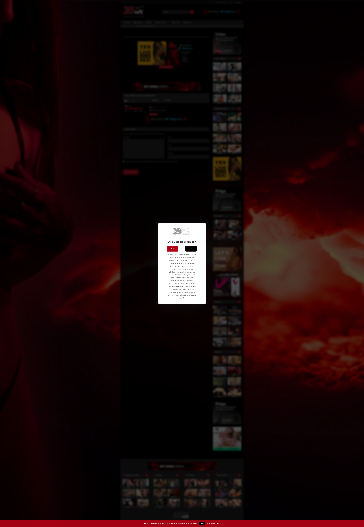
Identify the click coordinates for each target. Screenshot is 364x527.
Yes (172, 249)
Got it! (202, 523)
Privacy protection (213, 523)
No (191, 249)
